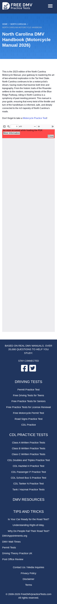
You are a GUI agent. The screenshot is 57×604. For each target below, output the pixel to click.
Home (5, 24)
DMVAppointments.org (14, 535)
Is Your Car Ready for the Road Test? (28, 519)
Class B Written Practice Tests (28, 448)
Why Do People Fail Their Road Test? (28, 531)
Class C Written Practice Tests (28, 454)
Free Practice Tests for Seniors (28, 401)
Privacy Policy (28, 573)
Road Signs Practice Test (28, 419)
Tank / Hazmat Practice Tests (28, 489)
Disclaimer (28, 579)
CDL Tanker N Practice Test (28, 483)
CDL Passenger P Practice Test (28, 472)
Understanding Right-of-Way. (28, 525)
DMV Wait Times (11, 541)
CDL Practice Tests (28, 435)
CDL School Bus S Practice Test (28, 477)
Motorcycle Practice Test (35, 118)
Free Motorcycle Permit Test (28, 413)
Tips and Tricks (28, 511)
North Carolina (18, 24)
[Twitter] (32, 371)
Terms (28, 585)
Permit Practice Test (28, 389)
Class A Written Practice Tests (28, 442)
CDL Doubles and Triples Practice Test (28, 460)
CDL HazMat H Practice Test (28, 466)
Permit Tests (9, 547)
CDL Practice (28, 424)
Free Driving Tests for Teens (28, 395)
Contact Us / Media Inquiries (28, 567)
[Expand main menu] (50, 6)
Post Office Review (12, 559)
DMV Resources (28, 499)
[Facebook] (24, 371)
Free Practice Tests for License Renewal (28, 407)
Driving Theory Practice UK (17, 553)
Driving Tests (28, 382)
